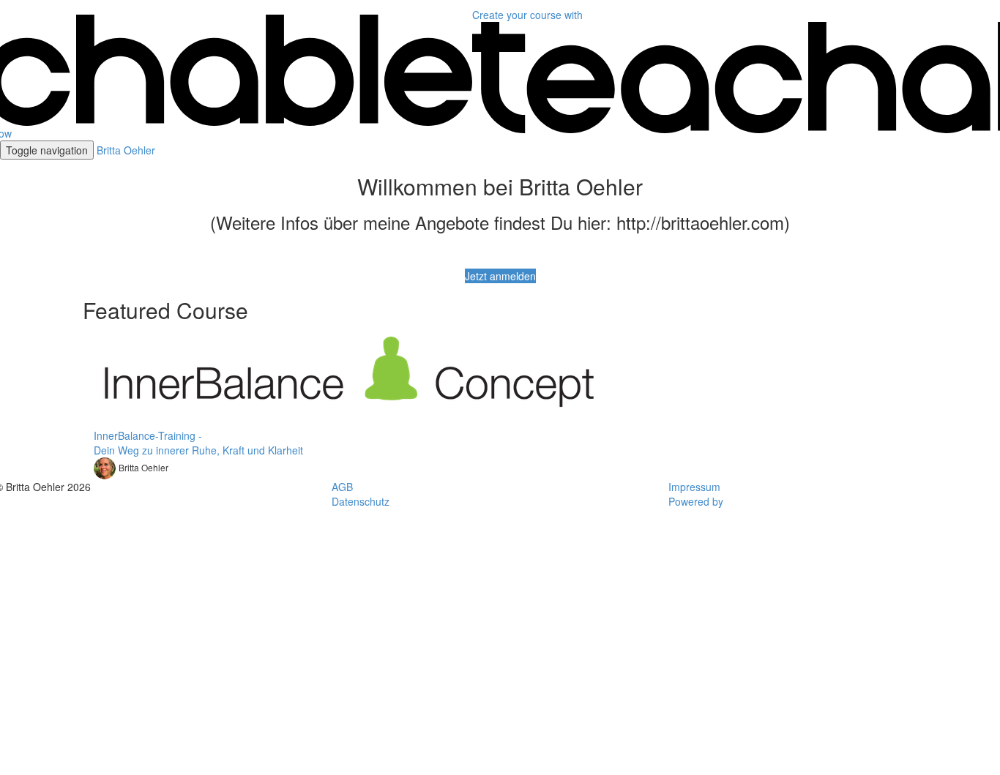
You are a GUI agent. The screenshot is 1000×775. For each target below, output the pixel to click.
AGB (342, 486)
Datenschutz (360, 501)
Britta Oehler (126, 150)
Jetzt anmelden (500, 276)
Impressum (694, 486)
